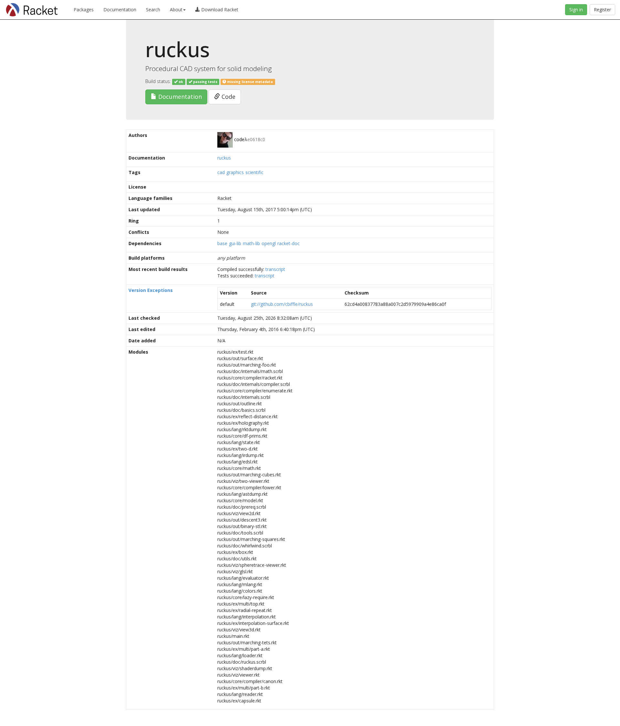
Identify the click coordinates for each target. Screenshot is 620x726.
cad (221, 172)
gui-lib (235, 243)
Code (227, 96)
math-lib (251, 243)
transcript (275, 269)
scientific (254, 172)
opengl (269, 243)
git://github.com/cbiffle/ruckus (282, 304)
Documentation (119, 9)
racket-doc (288, 243)
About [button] (176, 9)
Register (602, 9)
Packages (84, 9)
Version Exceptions (151, 290)
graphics (235, 172)
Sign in (576, 9)
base (222, 243)
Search (153, 9)
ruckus (224, 158)
